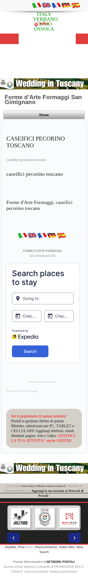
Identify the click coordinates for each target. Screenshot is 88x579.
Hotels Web (67, 547)
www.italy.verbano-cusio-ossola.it (43, 486)
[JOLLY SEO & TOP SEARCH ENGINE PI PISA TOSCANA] (20, 518)
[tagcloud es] (76, 5)
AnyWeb (10, 547)
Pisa (21, 547)
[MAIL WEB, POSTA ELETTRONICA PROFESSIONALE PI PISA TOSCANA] (69, 518)
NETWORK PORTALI (60, 562)
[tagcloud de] (66, 5)
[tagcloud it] (37, 5)
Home (44, 115)
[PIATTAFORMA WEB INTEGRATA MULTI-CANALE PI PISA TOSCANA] (45, 518)
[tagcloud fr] (56, 5)
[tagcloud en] (46, 5)
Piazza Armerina (46, 547)
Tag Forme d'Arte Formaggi (22, 391)
